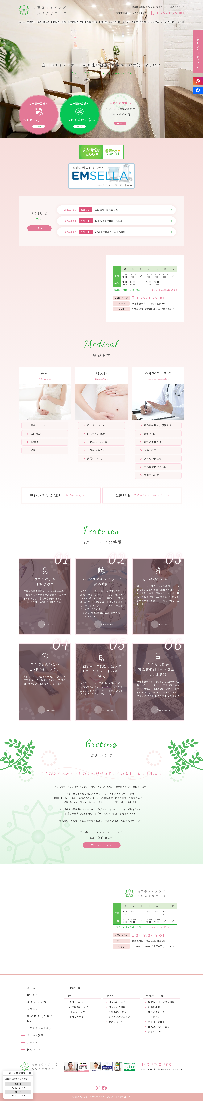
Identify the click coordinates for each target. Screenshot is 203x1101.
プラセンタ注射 (153, 458)
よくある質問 (167, 22)
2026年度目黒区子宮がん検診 (110, 232)
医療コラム (34, 1049)
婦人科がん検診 (117, 1007)
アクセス (179, 22)
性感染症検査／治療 (155, 467)
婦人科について (96, 425)
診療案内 (75, 988)
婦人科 (46, 22)
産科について (38, 425)
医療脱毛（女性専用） (110, 22)
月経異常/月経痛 (118, 1012)
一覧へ (38, 228)
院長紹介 (31, 22)
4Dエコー (36, 442)
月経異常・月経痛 (97, 442)
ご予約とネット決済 (149, 22)
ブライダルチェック (98, 450)
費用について (38, 450)
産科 (39, 22)
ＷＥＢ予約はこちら (198, 49)
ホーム (22, 22)
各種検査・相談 (58, 22)
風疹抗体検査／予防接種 (161, 1002)
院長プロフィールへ (101, 845)
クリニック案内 (130, 22)
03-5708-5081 (150, 298)
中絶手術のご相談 (89, 22)
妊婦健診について (79, 1007)
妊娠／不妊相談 (153, 442)
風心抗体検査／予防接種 (158, 425)
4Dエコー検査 (77, 1012)
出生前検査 (73, 22)
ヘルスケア (150, 450)
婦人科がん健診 (96, 433)
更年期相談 (150, 433)
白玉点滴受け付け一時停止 (109, 221)
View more (50, 624)
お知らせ (32, 1009)
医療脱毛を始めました (106, 210)
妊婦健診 (36, 433)
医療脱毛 (138, 495)
